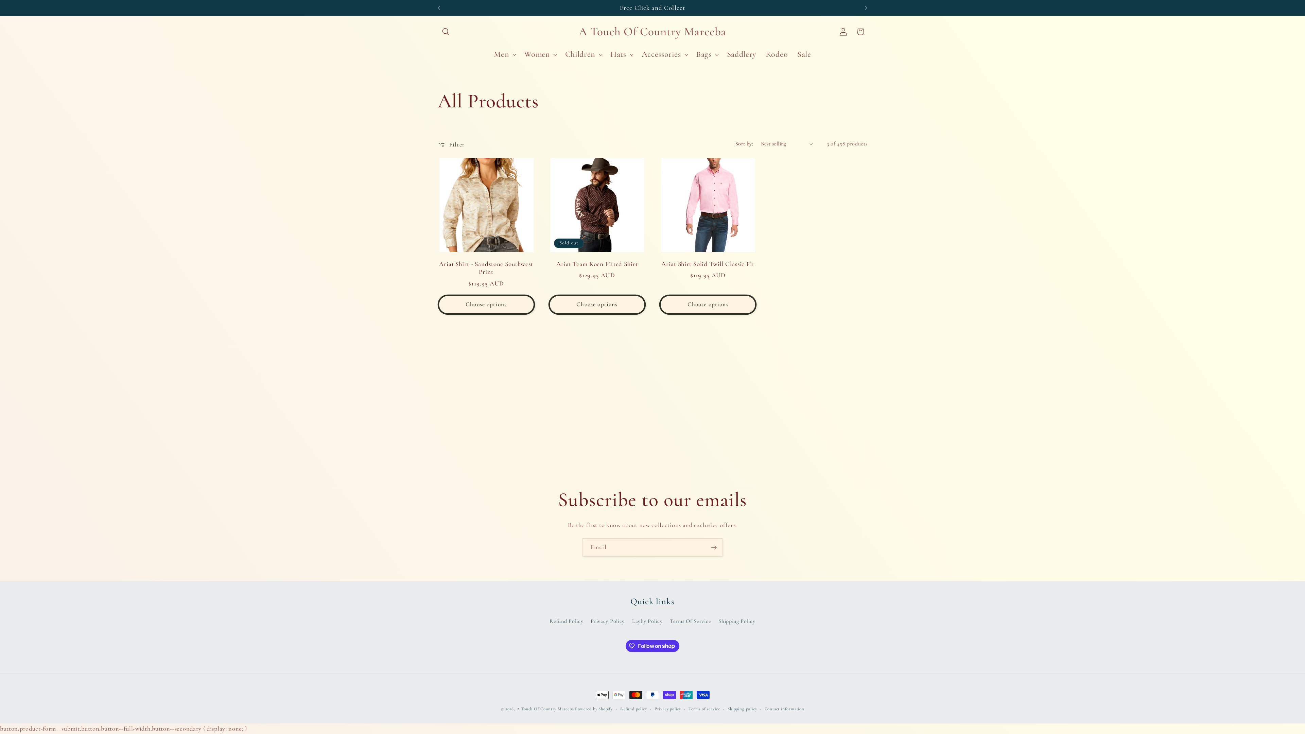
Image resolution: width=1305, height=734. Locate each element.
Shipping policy (742, 709)
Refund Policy (566, 621)
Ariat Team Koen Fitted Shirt (597, 264)
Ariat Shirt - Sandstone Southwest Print (486, 268)
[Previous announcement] (439, 7)
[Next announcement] (865, 7)
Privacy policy (668, 709)
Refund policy (633, 709)
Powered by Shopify (594, 709)
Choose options (486, 304)
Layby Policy (647, 621)
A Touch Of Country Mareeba (545, 709)
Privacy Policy (608, 621)
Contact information (784, 709)
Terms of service (704, 709)
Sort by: (744, 143)
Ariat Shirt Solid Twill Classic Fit (707, 264)
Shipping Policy (736, 621)
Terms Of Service (690, 621)
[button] (446, 31)
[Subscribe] (714, 547)
